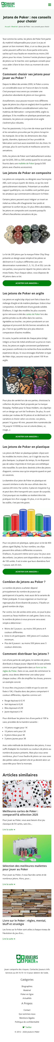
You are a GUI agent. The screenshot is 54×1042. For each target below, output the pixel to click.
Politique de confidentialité (27, 1022)
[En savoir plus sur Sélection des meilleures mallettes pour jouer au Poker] (27, 848)
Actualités (27, 998)
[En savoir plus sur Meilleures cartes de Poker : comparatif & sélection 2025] (27, 794)
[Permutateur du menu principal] (50, 4)
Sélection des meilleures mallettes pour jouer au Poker (25, 867)
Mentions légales (27, 1018)
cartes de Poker (33, 314)
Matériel (14, 26)
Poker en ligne (27, 994)
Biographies (27, 986)
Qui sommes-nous (27, 1014)
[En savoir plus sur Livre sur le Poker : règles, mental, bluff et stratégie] (27, 903)
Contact (27, 1010)
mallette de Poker (26, 163)
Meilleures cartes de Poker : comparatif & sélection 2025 (20, 812)
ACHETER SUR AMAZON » (27, 283)
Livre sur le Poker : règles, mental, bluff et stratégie (24, 922)
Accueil (7, 26)
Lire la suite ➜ (9, 829)
